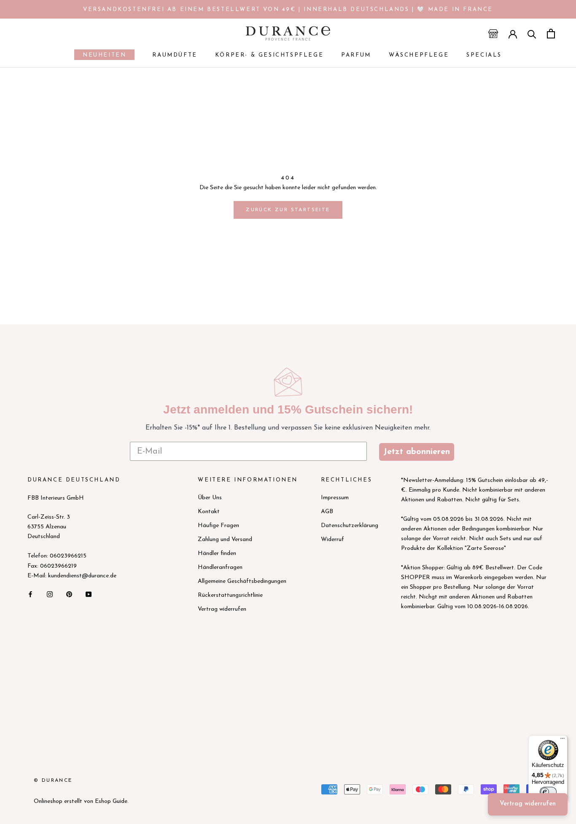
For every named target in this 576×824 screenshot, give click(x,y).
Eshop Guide (111, 801)
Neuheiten (100, 56)
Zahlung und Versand (225, 539)
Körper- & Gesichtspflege (269, 55)
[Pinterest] (69, 594)
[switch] (548, 792)
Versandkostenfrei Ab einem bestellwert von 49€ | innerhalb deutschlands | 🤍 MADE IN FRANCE (288, 9)
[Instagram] (50, 594)
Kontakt (209, 512)
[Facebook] (30, 594)
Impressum (335, 498)
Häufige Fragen (218, 525)
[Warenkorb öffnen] (551, 33)
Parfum (356, 55)
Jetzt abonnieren (416, 452)
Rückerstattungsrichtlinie (230, 595)
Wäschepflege (419, 55)
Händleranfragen (220, 567)
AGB (327, 512)
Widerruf (332, 539)
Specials (484, 55)
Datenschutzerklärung (349, 525)
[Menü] (562, 740)
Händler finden (217, 553)
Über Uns (210, 498)
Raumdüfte (174, 55)
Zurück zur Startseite (288, 209)
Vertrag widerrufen (222, 609)
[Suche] (532, 33)
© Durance (53, 780)
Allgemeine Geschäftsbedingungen (242, 581)
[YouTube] (89, 594)
